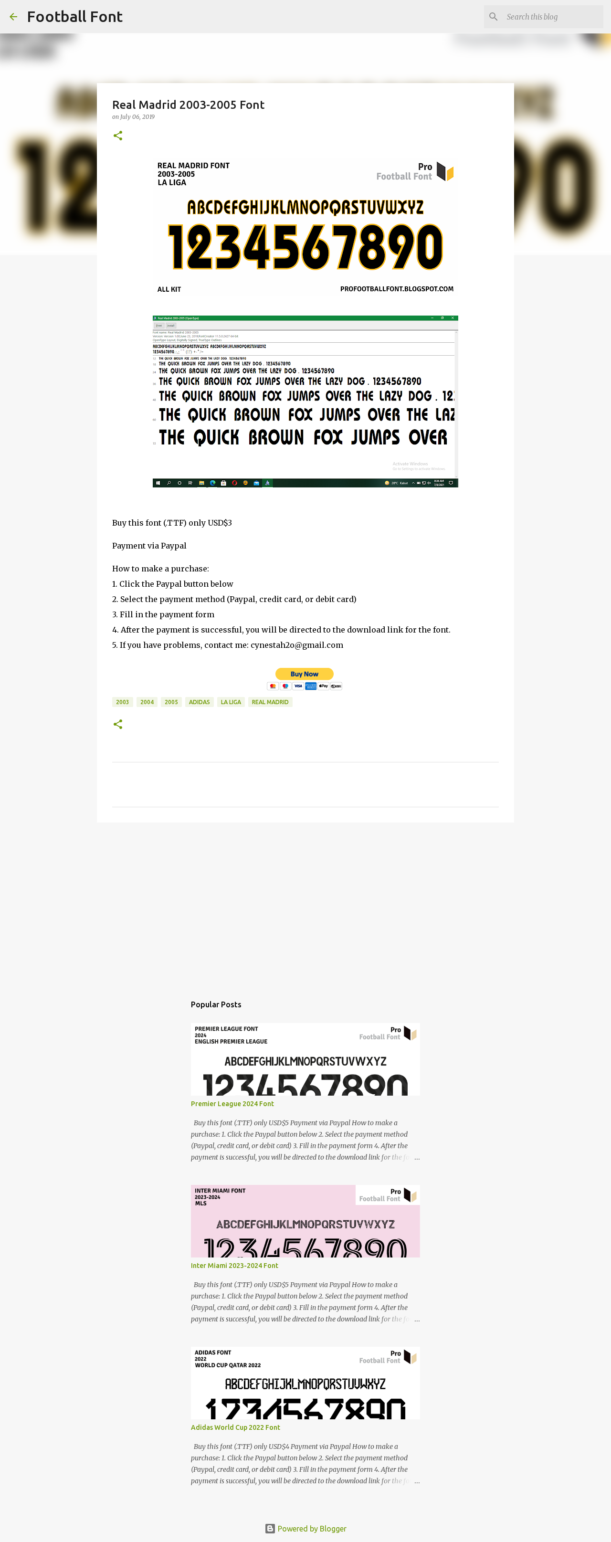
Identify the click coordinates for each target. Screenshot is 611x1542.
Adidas (199, 702)
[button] (118, 136)
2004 (147, 702)
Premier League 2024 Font (232, 1104)
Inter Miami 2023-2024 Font (234, 1265)
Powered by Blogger (311, 1528)
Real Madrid (270, 702)
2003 (122, 702)
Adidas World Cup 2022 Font (235, 1427)
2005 (171, 702)
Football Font (75, 16)
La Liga (231, 702)
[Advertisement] (305, 904)
